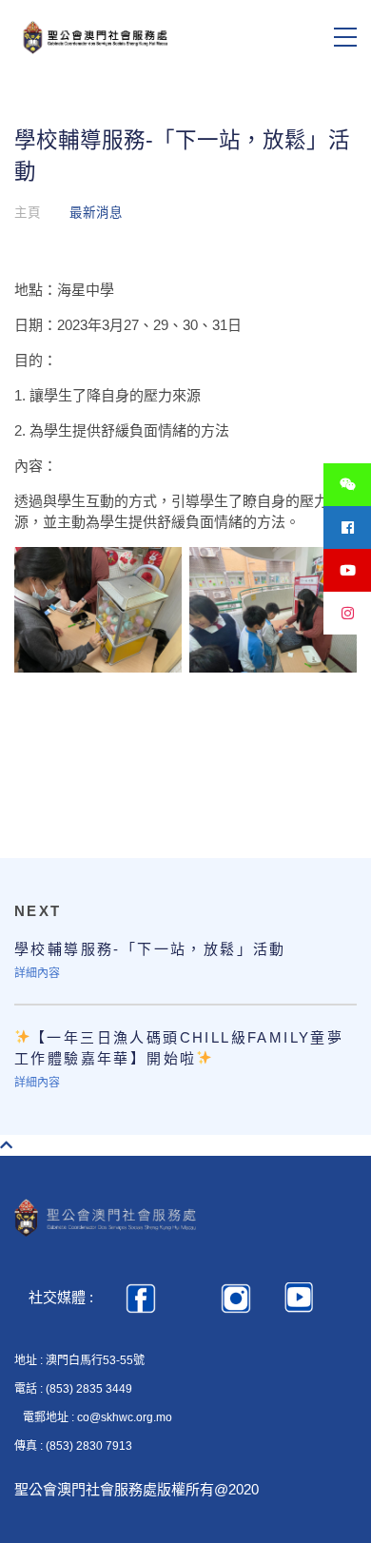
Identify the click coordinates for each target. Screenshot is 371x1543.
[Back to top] (6, 1145)
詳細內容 (37, 973)
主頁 (27, 212)
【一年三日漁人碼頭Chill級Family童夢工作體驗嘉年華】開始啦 (178, 1047)
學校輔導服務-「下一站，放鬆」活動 (150, 949)
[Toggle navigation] (345, 37)
